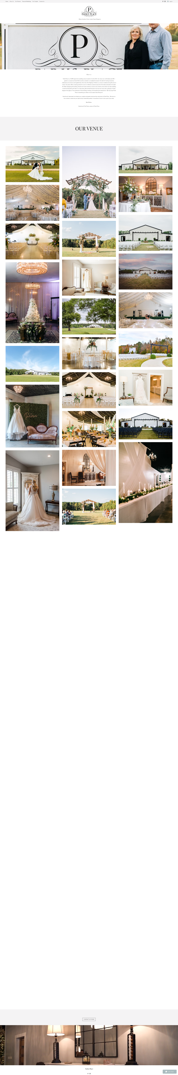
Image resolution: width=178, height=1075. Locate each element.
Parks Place (89, 1069)
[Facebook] (163, 1)
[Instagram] (165, 1)
